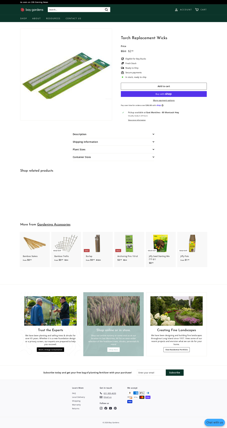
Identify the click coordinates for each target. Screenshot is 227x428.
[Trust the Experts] (50, 311)
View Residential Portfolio (176, 349)
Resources (53, 18)
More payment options (164, 100)
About (36, 18)
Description (79, 134)
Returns (75, 408)
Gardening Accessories (53, 224)
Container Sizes (82, 157)
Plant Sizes (79, 149)
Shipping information (85, 141)
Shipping (76, 401)
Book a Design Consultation (50, 349)
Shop (23, 18)
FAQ (74, 393)
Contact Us (73, 18)
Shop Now (113, 349)
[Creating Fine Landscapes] (176, 311)
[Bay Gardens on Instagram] (101, 408)
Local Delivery (78, 397)
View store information (137, 120)
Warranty (76, 404)
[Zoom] (66, 74)
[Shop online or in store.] (113, 311)
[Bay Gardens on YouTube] (110, 408)
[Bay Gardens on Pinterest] (115, 408)
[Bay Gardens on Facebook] (105, 408)
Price (123, 46)
